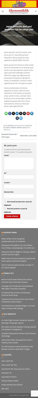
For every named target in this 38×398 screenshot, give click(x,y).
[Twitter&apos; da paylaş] (17, 113)
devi (30, 125)
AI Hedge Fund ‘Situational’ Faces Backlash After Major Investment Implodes (17, 287)
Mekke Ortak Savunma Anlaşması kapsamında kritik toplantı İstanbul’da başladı (18, 259)
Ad (5, 173)
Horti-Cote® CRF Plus (9, 365)
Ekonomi (19, 24)
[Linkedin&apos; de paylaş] (31, 113)
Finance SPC (8, 273)
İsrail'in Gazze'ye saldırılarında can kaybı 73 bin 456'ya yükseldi (18, 266)
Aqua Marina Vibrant (9, 377)
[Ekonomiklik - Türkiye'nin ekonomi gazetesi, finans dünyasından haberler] (19, 11)
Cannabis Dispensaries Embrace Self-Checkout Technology (19, 335)
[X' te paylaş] (13, 113)
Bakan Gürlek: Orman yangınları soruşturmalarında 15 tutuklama (13, 240)
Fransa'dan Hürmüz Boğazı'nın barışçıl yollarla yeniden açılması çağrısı (19, 253)
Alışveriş (7, 355)
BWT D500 (5, 389)
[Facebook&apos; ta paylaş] (9, 113)
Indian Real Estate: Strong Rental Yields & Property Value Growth (17, 341)
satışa (24, 127)
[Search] (35, 11)
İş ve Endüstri (9, 314)
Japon (8, 127)
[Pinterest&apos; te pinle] (28, 113)
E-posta (7, 183)
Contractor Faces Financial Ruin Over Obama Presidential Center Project (18, 300)
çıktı (27, 125)
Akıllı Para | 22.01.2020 (28, 136)
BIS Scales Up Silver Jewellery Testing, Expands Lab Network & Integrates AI (19, 328)
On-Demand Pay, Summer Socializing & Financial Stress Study (16, 294)
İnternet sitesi (8, 192)
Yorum (6, 155)
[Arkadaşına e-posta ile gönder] (24, 113)
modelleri (13, 127)
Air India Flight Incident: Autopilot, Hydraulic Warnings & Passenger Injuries (18, 321)
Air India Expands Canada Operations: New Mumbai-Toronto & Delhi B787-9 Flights (17, 348)
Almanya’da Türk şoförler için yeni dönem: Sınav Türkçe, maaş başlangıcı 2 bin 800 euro (18, 246)
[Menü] (3, 11)
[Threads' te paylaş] (20, 113)
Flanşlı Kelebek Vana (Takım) (12, 385)
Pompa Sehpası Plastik (10, 381)
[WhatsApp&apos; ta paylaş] (6, 113)
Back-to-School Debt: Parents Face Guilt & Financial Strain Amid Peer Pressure (17, 281)
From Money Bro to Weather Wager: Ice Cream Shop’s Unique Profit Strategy (18, 307)
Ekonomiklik (8, 35)
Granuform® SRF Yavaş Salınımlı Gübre (16, 369)
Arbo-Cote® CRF (7, 361)
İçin (4, 127)
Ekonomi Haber (10, 232)
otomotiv (19, 127)
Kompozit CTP (7, 373)
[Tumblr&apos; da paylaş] (17, 118)
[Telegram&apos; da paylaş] (21, 118)
